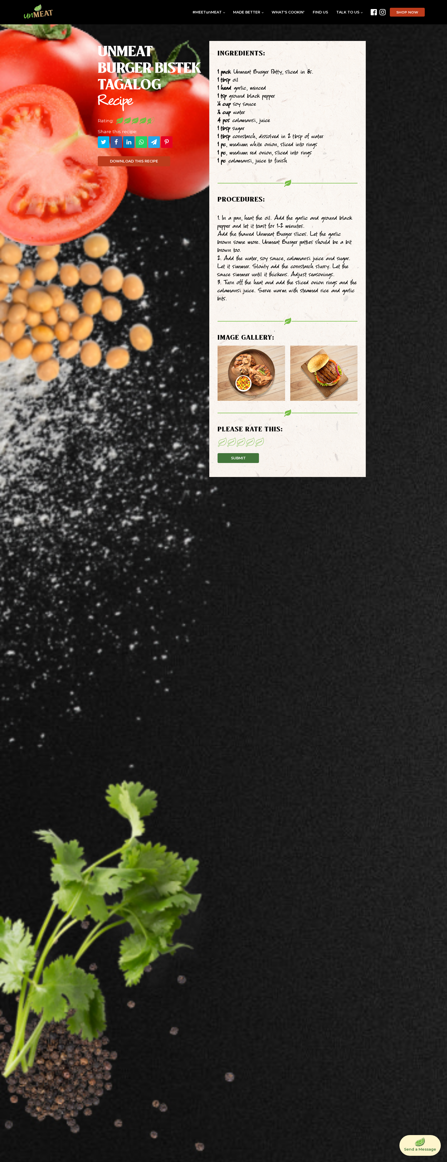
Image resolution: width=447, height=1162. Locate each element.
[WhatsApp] (141, 142)
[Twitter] (103, 142)
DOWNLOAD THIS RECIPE (134, 161)
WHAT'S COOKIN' (288, 12)
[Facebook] (116, 142)
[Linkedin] (129, 142)
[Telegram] (154, 142)
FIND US (320, 12)
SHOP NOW (407, 12)
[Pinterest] (167, 142)
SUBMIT (238, 458)
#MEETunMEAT (207, 12)
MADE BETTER (246, 12)
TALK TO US (347, 12)
